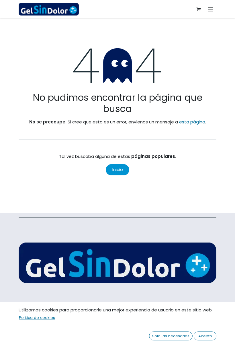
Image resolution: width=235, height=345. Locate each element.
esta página (192, 122)
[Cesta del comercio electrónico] (198, 9)
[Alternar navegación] (210, 9)
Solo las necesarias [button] (170, 336)
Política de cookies (37, 317)
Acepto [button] (205, 336)
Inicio (117, 169)
